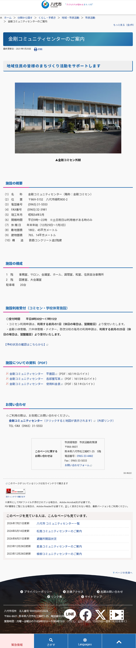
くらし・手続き (47, 17)
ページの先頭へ (124, 572)
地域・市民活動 (70, 17)
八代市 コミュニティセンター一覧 (58, 523)
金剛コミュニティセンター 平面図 (32, 374)
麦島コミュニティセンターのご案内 (59, 546)
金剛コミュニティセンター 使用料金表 (35, 384)
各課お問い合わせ (111, 591)
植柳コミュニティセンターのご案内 (59, 554)
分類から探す (25, 17)
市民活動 (90, 17)
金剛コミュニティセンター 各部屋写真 (35, 379)
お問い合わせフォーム (77, 465)
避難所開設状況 (46, 539)
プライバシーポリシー (37, 591)
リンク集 (56, 596)
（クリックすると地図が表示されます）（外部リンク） (62, 420)
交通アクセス (74, 591)
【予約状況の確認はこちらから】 (25, 344)
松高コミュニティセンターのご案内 (59, 531)
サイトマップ (93, 596)
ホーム (8, 17)
